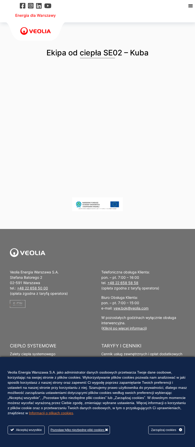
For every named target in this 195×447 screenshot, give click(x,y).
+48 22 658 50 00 (32, 288)
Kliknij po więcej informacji (124, 328)
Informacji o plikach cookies (51, 413)
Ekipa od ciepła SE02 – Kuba (97, 52)
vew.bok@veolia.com (131, 308)
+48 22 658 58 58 (122, 283)
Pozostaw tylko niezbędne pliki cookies (78, 430)
